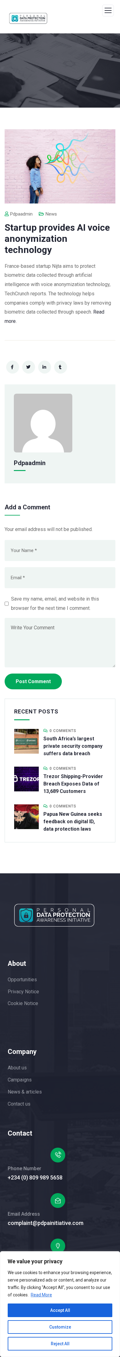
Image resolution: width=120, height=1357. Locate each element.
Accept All (60, 1310)
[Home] (54, 915)
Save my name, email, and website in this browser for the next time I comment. (55, 603)
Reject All (60, 1343)
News (51, 214)
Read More (41, 1294)
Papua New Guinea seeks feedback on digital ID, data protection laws (72, 821)
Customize (60, 1327)
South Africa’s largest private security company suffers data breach (72, 746)
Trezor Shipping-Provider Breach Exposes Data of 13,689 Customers (73, 783)
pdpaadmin (21, 214)
